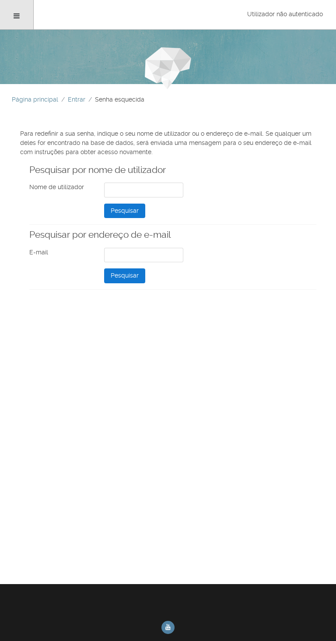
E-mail (38, 252)
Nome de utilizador (56, 186)
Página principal (35, 99)
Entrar (76, 99)
